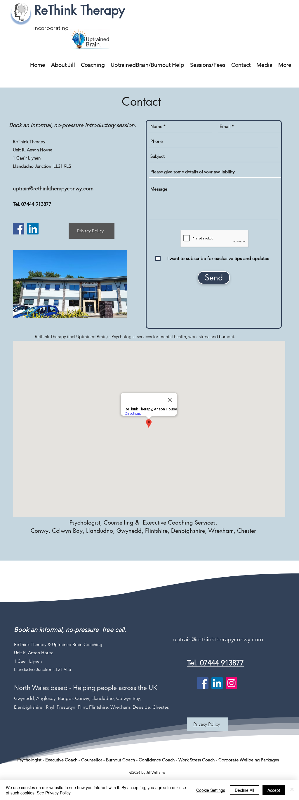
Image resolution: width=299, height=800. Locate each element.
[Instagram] (231, 683)
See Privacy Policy (54, 793)
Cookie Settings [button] (210, 790)
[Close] (291, 790)
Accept (273, 790)
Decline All (244, 790)
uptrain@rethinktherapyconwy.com (53, 188)
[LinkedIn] (33, 228)
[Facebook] (18, 228)
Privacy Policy (90, 231)
